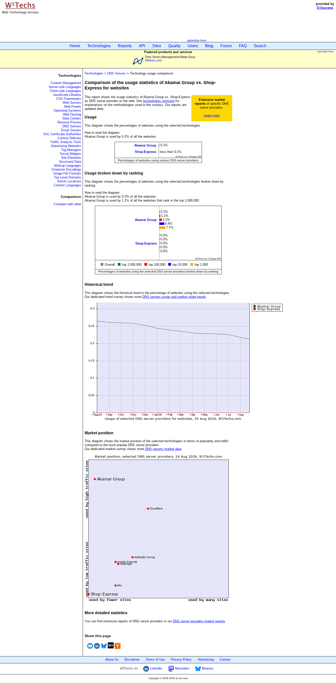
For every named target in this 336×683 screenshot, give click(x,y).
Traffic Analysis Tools (65, 142)
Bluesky (207, 668)
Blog (209, 46)
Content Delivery (69, 138)
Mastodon (181, 668)
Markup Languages (67, 165)
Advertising (206, 659)
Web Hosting (72, 114)
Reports (125, 46)
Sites (156, 46)
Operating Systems (67, 110)
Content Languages (67, 185)
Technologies (99, 46)
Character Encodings (66, 169)
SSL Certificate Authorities (62, 134)
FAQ (243, 46)
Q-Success (325, 8)
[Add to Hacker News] (117, 649)
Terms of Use (155, 659)
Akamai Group (145, 145)
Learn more (212, 115)
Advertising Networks (66, 146)
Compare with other (67, 204)
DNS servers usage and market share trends (174, 297)
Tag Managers (71, 150)
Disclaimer (131, 659)
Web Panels (72, 106)
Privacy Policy (181, 659)
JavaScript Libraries (67, 95)
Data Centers (71, 118)
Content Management (66, 83)
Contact (225, 659)
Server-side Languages (64, 87)
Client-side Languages (65, 91)
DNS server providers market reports (199, 621)
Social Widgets (70, 154)
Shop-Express (145, 152)
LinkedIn (155, 668)
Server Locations (69, 181)
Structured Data (70, 161)
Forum (226, 46)
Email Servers (71, 130)
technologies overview (158, 101)
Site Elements (71, 158)
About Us (112, 659)
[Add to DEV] (110, 649)
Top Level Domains (67, 177)
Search (260, 46)
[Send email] (90, 649)
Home (75, 46)
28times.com (153, 60)
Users (193, 46)
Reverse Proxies (69, 122)
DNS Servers (71, 126)
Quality (174, 46)
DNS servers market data (163, 449)
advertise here (196, 40)
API (142, 46)
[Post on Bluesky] (103, 649)
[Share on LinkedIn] (96, 649)
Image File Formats (67, 173)
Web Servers (72, 102)
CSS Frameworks (68, 99)
